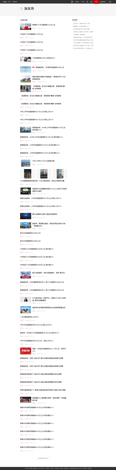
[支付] (88, 1)
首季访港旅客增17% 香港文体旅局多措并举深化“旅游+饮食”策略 (43, 390)
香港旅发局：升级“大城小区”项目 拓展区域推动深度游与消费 (41, 358)
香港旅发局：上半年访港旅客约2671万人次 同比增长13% (40, 145)
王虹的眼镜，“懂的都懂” (79, 34)
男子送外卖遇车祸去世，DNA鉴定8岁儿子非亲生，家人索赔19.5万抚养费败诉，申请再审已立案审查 (84, 48)
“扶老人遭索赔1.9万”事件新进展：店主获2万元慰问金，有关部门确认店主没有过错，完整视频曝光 (84, 42)
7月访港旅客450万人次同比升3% (43, 58)
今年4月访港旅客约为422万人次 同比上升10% (36, 325)
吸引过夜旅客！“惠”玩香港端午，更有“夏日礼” (48, 273)
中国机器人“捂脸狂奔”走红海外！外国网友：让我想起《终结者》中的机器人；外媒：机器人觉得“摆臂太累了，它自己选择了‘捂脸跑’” (84, 31)
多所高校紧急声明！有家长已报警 (81, 29)
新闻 (22, 107)
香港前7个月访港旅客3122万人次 (43, 25)
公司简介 (47, 468)
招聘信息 (57, 468)
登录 (96, 1)
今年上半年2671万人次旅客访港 (43, 161)
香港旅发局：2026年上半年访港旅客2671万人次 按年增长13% (41, 137)
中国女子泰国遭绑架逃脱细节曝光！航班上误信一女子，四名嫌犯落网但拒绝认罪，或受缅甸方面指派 (84, 40)
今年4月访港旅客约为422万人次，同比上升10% (36, 341)
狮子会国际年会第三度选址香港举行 (45, 214)
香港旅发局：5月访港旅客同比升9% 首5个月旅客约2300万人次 (42, 282)
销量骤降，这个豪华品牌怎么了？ (81, 26)
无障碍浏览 (14, 1)
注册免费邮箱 (103, 1)
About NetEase (41, 468)
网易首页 (5, 1)
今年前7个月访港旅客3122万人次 (31, 34)
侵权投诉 (90, 468)
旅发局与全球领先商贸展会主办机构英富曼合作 (48, 307)
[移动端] (72, 1)
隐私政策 (66, 468)
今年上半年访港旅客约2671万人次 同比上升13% (37, 112)
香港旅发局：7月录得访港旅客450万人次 (50, 67)
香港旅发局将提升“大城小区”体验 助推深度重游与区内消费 (41, 374)
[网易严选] (83, 1)
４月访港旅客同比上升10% (29, 317)
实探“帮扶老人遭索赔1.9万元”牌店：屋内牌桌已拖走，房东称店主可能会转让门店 (84, 45)
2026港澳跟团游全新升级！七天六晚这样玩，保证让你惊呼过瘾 (42, 181)
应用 (9, 1)
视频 (34, 70)
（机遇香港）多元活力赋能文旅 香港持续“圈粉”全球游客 (40, 96)
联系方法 (52, 468)
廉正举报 (85, 468)
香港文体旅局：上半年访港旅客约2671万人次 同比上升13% (41, 198)
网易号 (34, 28)
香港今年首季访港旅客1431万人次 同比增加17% (37, 407)
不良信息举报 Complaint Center (75, 468)
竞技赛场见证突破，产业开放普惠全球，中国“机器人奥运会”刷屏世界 (84, 37)
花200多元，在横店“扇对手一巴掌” (81, 23)
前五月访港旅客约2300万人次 (30, 233)
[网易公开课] (77, 1)
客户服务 (61, 468)
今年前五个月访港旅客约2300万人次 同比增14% (37, 249)
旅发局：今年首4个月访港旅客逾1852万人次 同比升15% (39, 333)
